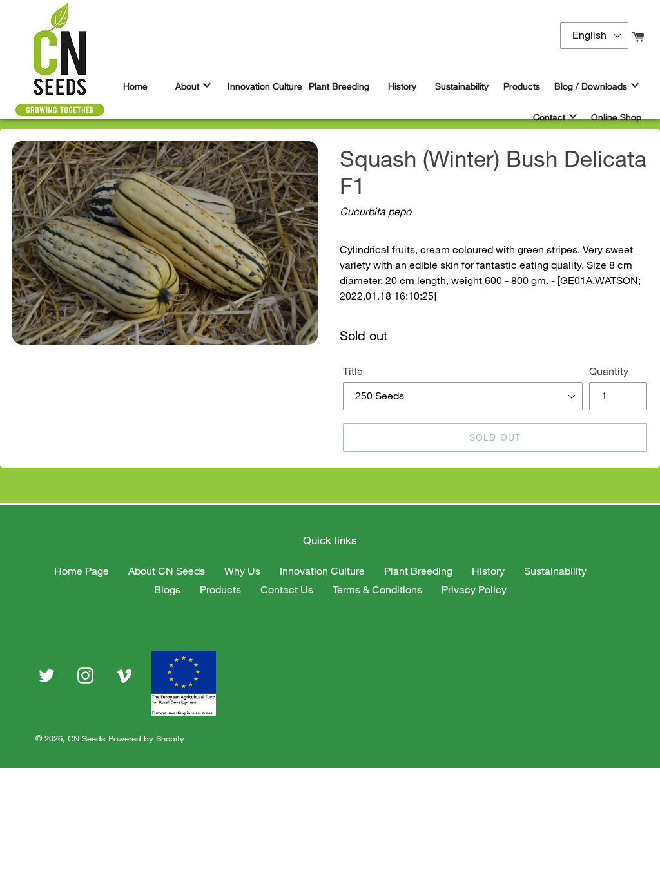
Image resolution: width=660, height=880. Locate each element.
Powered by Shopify (146, 738)
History (488, 570)
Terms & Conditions (377, 589)
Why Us (242, 570)
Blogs (167, 589)
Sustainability (555, 570)
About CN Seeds (166, 570)
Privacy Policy (474, 589)
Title (353, 371)
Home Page (81, 570)
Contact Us (286, 589)
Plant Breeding (418, 570)
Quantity (608, 371)
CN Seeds (87, 738)
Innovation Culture (322, 570)
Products (220, 589)
